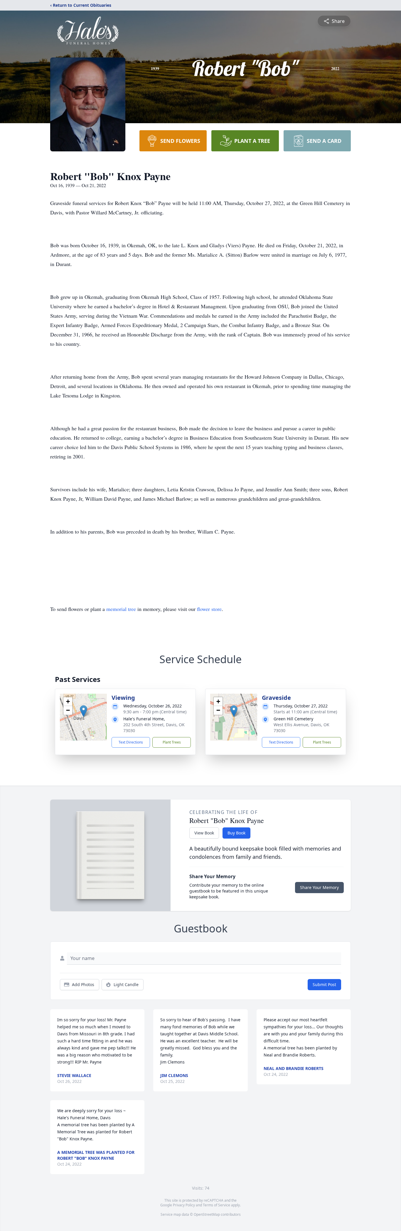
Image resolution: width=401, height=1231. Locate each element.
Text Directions (131, 742)
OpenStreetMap (207, 1214)
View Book (204, 833)
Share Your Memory (319, 887)
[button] (83, 711)
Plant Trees (172, 742)
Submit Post (324, 984)
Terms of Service (216, 1205)
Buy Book (236, 833)
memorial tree (121, 608)
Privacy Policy (184, 1205)
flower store (209, 608)
